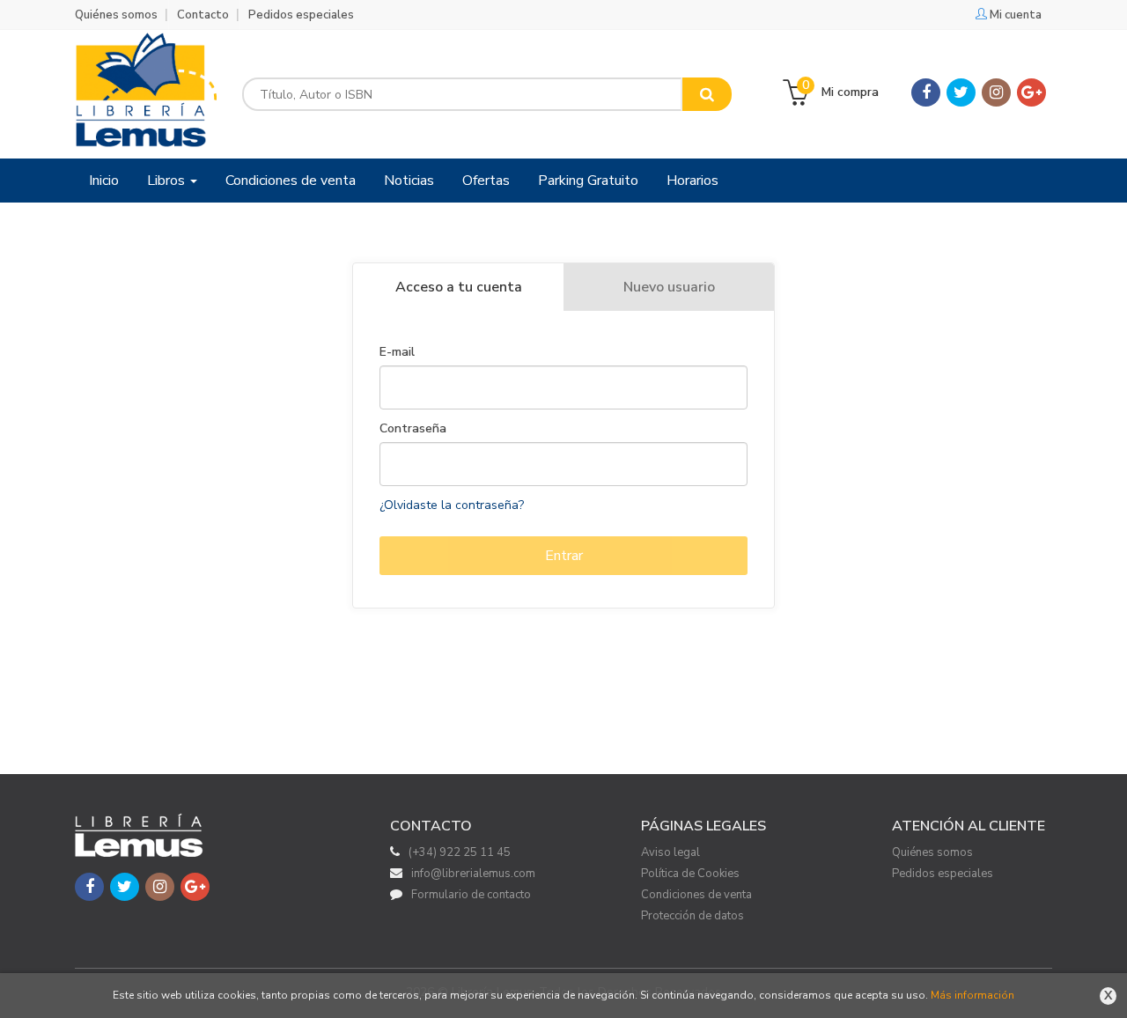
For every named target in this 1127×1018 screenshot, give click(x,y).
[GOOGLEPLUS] (1031, 92)
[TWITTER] (961, 92)
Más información (972, 995)
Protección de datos (692, 916)
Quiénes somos (116, 15)
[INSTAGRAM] (996, 92)
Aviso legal (670, 852)
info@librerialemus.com (473, 874)
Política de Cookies (690, 874)
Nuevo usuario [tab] (669, 287)
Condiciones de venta (696, 895)
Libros (167, 180)
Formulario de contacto (471, 895)
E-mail (397, 352)
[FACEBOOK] (925, 92)
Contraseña (412, 429)
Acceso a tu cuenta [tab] (458, 287)
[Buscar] (707, 94)
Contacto (203, 15)
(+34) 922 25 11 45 (460, 852)
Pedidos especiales (301, 15)
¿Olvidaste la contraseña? (451, 505)
